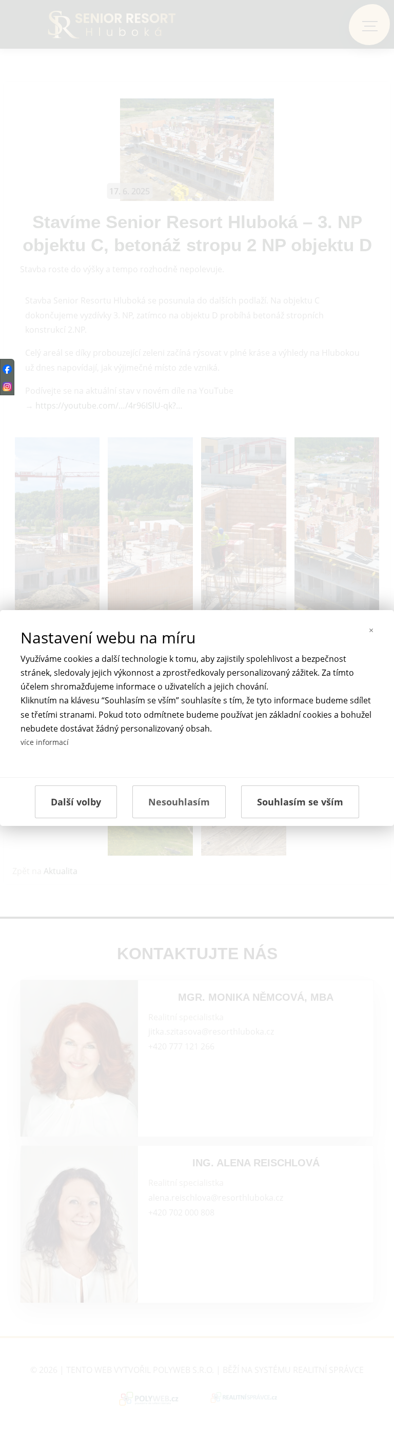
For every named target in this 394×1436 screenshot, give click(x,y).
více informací (45, 742)
